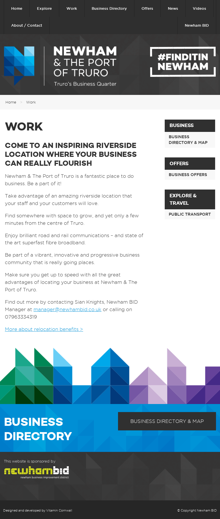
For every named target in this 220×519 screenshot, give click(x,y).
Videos (199, 8)
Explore (44, 8)
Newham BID (197, 25)
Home (16, 8)
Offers (147, 8)
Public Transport (190, 214)
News (173, 8)
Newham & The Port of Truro (60, 66)
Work (71, 8)
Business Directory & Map (188, 139)
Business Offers (188, 174)
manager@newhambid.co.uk (67, 309)
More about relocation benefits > (44, 329)
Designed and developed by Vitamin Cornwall (37, 510)
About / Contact (26, 25)
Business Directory (109, 8)
